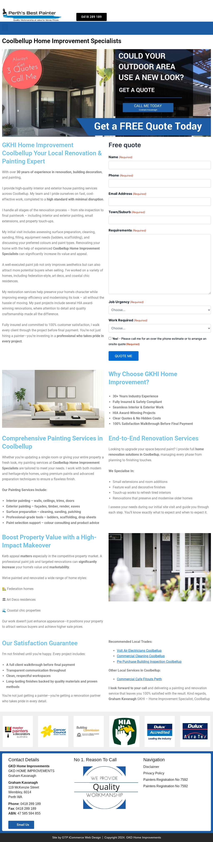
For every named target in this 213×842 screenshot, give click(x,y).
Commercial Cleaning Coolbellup (141, 656)
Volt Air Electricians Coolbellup (139, 651)
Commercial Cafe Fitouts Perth (139, 679)
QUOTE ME (123, 356)
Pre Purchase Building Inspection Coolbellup (149, 662)
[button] (5, 27)
